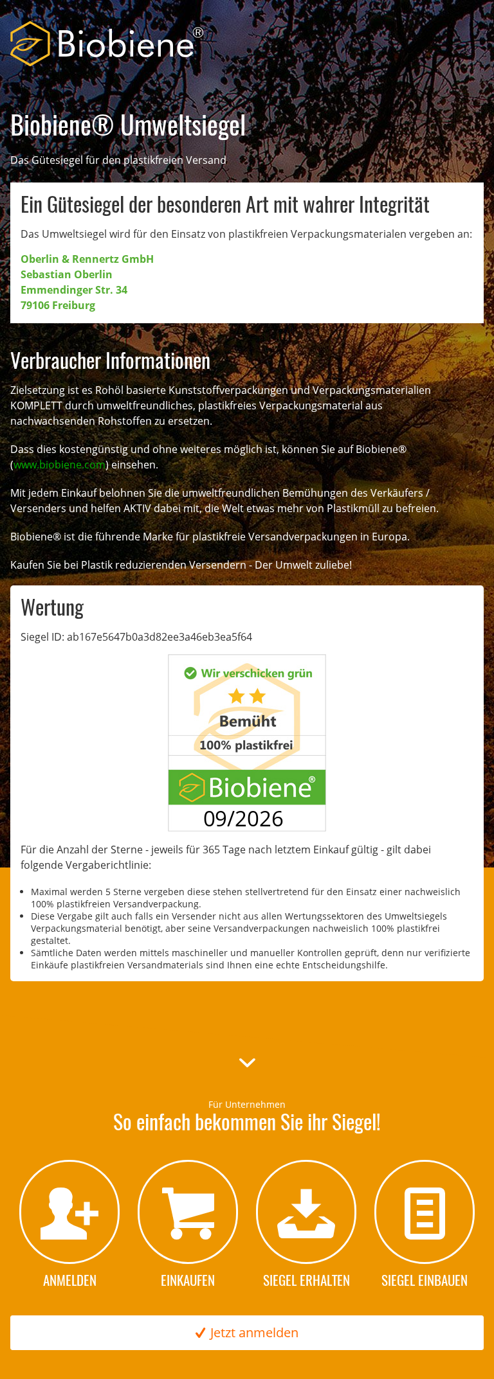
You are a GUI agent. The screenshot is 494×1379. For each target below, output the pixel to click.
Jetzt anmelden (254, 1332)
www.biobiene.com (59, 465)
